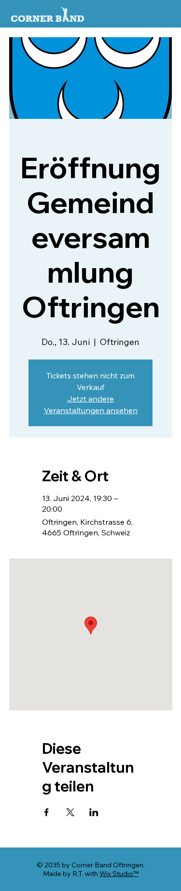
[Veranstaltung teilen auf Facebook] (46, 812)
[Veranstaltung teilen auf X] (70, 812)
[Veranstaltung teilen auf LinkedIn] (93, 812)
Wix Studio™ (119, 873)
